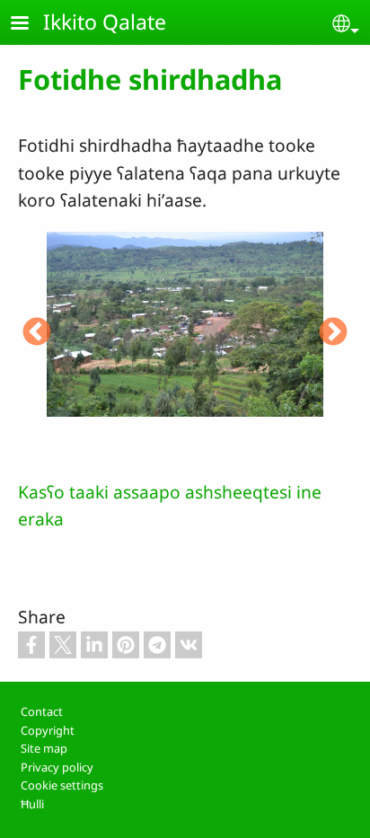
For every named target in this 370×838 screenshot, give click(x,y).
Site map (44, 748)
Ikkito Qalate (104, 21)
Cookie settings (62, 785)
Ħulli (32, 804)
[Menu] (30, 24)
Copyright (48, 730)
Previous (37, 333)
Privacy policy (57, 767)
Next (333, 333)
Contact (42, 711)
